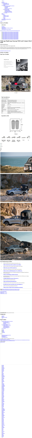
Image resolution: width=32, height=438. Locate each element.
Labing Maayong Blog (4, 337)
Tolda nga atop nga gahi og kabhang (6, 29)
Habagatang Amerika (6, 15)
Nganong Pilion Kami (6, 3)
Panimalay (3, 2)
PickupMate (6, 7)
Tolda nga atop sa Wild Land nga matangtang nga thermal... (13, 287)
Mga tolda (4, 323)
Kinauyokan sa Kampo (6, 9)
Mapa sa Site (8, 339)
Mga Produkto (3, 27)
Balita (2, 13)
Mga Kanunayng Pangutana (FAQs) (6, 19)
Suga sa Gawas (4, 328)
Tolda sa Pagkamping (6, 326)
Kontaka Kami (4, 336)
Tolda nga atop (4, 28)
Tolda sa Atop (2, 292)
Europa (3, 316)
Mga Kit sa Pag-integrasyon (8, 8)
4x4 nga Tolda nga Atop (3, 291)
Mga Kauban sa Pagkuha (6, 322)
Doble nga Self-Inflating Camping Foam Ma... (10, 274)
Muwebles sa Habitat (7, 10)
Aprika (4, 18)
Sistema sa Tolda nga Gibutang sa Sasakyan (8, 5)
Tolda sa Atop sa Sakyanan (3, 293)
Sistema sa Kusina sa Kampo (7, 325)
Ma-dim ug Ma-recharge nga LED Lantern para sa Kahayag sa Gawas (11, 289)
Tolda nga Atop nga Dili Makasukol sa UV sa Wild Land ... (12, 270)
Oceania (4, 17)
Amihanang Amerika (6, 16)
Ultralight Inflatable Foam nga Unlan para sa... (11, 278)
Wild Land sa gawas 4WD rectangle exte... (10, 267)
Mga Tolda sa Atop (7, 6)
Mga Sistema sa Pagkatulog (8, 11)
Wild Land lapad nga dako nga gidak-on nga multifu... (12, 264)
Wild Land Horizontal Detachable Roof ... (10, 281)
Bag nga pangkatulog (6, 327)
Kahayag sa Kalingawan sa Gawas (10, 340)
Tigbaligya (3, 14)
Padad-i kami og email (7, 50)
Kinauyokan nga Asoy (6, 4)
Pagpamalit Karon (2, 50)
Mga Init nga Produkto (3, 339)
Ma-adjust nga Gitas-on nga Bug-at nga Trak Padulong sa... (13, 284)
